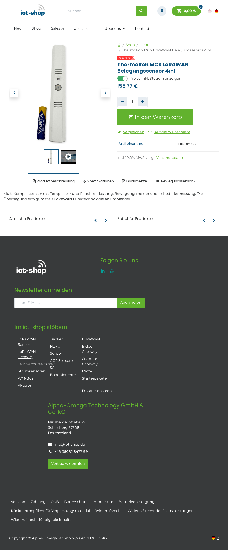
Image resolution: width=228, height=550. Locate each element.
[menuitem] (18, 28)
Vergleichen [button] (133, 132)
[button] (14, 93)
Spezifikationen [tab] (100, 181)
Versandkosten (169, 158)
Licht (144, 45)
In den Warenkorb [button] (157, 117)
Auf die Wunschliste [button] (172, 132)
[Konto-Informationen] (161, 11)
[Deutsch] (217, 11)
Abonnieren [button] (130, 302)
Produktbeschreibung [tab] (55, 181)
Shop (130, 45)
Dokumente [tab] (136, 181)
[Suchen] (141, 11)
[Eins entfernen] (122, 101)
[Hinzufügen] (142, 101)
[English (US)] (210, 11)
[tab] (175, 181)
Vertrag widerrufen (68, 463)
